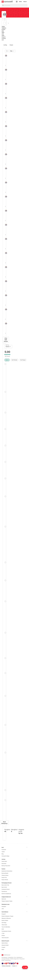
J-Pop (3, 933)
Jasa (3, 908)
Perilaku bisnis (8, 960)
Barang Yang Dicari (6, 865)
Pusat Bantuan (4, 957)
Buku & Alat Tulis (5, 885)
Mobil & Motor (5, 943)
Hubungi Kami (10, 957)
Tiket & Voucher (5, 937)
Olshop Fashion (5, 875)
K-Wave (3, 935)
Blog (3, 853)
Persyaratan (22, 958)
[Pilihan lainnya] (8, 23)
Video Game (4, 924)
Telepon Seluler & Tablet (7, 901)
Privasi (3, 960)
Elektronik (4, 899)
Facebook (4, 849)
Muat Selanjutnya (4, 822)
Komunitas (4, 863)
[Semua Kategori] (16, 1)
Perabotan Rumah (6, 889)
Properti (3, 947)
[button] (3, 19)
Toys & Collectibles (6, 926)
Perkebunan (4, 891)
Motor (3, 949)
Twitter (3, 851)
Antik (3, 929)
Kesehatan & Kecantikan (7, 871)
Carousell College (5, 856)
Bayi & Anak (4, 887)
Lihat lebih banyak (6, 339)
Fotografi (4, 914)
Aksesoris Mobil (5, 945)
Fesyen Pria (4, 877)
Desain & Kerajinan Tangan (7, 916)
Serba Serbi (4, 861)
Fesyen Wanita (5, 879)
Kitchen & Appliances (6, 893)
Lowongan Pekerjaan (6, 958)
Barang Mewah (5, 873)
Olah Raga (4, 922)
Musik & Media (5, 920)
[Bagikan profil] (6, 23)
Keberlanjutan (19, 957)
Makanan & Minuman (6, 918)
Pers (15, 957)
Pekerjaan (4, 906)
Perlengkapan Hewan (6, 931)
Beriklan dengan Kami (15, 958)
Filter (11, 51)
